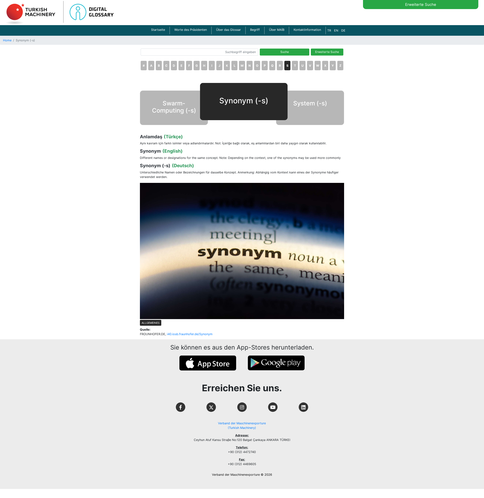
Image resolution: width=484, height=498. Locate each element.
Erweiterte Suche (420, 4)
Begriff (255, 30)
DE (343, 30)
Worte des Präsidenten (190, 30)
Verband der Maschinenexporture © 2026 (242, 474)
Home (7, 40)
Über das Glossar (228, 30)
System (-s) (310, 103)
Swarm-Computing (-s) (174, 107)
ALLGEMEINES (151, 322)
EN (336, 30)
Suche (284, 52)
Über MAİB (276, 30)
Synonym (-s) (155, 165)
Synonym (150, 151)
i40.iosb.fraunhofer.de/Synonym (190, 334)
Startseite (158, 30)
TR (329, 30)
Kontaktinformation (307, 30)
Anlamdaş (151, 136)
